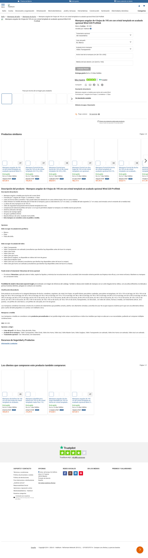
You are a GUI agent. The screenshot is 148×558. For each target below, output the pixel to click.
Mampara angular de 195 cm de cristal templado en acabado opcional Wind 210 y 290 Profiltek (12, 169)
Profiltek (83, 26)
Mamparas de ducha (29, 16)
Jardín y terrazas (69, 11)
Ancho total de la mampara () (91, 54)
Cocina (10, 11)
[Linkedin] (76, 473)
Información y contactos (9, 343)
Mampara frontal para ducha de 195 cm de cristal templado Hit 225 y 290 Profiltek (58, 169)
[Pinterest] (81, 473)
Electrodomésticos (54, 11)
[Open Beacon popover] (139, 549)
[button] (72, 99)
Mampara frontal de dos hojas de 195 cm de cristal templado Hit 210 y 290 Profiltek (35, 169)
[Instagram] (70, 473)
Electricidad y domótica (120, 11)
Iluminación (105, 11)
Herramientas (83, 11)
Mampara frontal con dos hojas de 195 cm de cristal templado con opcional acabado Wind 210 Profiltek (82, 169)
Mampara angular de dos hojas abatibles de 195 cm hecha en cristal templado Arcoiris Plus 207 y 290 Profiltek (58, 400)
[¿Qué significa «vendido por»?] (90, 29)
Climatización (41, 11)
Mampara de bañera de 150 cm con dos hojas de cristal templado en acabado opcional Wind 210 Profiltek (12, 400)
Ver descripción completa (83, 98)
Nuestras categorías (20, 493)
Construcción (94, 11)
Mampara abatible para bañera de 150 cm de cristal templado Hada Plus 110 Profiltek (35, 400)
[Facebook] (65, 473)
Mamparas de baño (13, 16)
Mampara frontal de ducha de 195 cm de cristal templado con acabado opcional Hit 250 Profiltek (128, 169)
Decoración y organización (24, 11)
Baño (4, 11)
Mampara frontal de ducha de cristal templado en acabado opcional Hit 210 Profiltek (105, 169)
